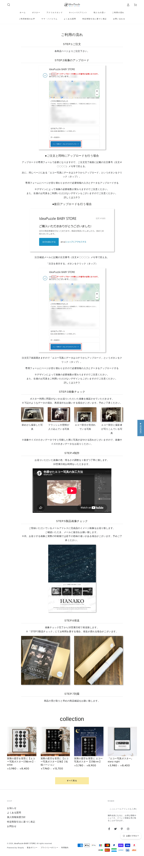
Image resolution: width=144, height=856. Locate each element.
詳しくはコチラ (72, 197)
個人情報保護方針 (16, 817)
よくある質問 (14, 812)
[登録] (135, 809)
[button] (8, 5)
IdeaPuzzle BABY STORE (25, 843)
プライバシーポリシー (49, 848)
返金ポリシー (32, 848)
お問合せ (11, 826)
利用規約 (64, 848)
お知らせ (11, 808)
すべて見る (72, 781)
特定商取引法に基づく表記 (21, 822)
